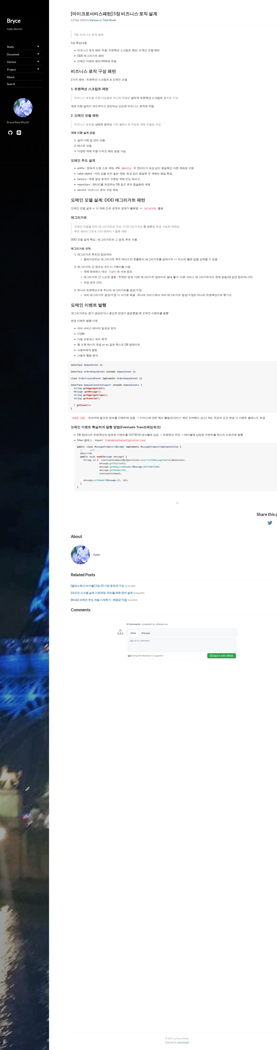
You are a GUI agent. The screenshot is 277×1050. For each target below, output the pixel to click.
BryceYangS (183, 1043)
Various (94, 20)
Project (11, 69)
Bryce (14, 20)
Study (10, 47)
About (10, 77)
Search (11, 84)
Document (13, 54)
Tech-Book (109, 20)
